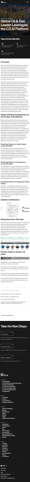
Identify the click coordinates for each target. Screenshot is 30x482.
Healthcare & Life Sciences (8, 418)
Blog (3, 429)
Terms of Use (3, 470)
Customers (4, 448)
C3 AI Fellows (5, 456)
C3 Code (4, 399)
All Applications (6, 391)
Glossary (4, 437)
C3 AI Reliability (6, 381)
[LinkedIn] (4, 465)
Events (3, 427)
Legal (2, 472)
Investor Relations (6, 453)
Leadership (5, 445)
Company (4, 443)
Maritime (4, 410)
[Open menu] (28, 2)
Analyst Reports (6, 425)
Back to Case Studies (7, 315)
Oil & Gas (4, 415)
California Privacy (4, 476)
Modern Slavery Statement (5, 474)
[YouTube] (1, 465)
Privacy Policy (3, 468)
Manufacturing (5, 411)
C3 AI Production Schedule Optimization (11, 383)
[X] (6, 465)
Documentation (6, 432)
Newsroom (4, 446)
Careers (4, 454)
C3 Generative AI (6, 400)
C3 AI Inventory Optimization (9, 388)
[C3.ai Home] (3, 2)
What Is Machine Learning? (8, 435)
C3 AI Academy (6, 430)
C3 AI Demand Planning (8, 384)
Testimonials (5, 449)
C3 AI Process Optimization (8, 386)
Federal (4, 413)
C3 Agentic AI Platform (7, 402)
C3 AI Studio (5, 397)
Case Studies (5, 424)
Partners (4, 451)
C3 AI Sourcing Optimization (9, 389)
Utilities (4, 416)
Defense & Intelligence (7, 408)
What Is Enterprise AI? (7, 433)
